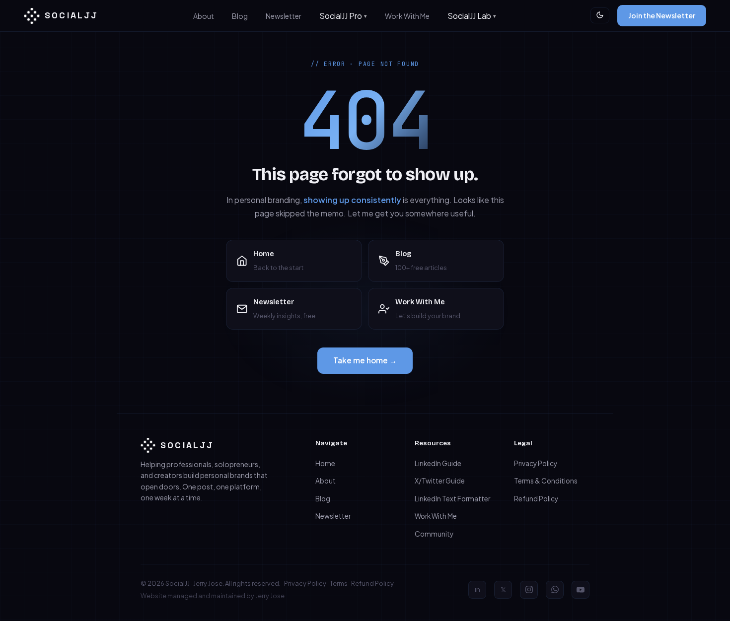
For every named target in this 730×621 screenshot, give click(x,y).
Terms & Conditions (546, 481)
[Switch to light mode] (599, 15)
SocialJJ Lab (469, 15)
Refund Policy (536, 498)
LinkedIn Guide (438, 463)
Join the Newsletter (661, 15)
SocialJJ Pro (340, 15)
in (477, 589)
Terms (339, 583)
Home (325, 463)
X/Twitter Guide (440, 481)
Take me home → (365, 360)
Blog (240, 15)
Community (434, 534)
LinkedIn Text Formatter (452, 498)
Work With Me (407, 15)
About (203, 15)
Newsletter (283, 15)
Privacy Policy (535, 463)
